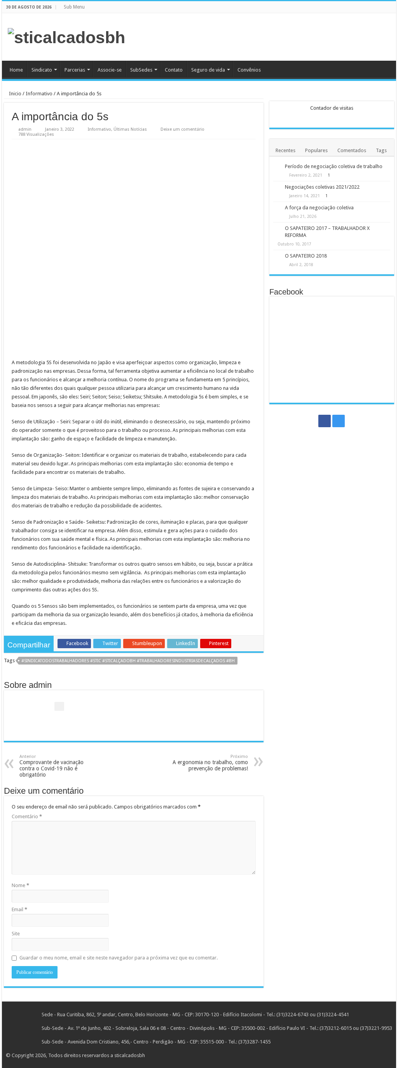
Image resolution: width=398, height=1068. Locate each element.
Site (16, 933)
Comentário (27, 816)
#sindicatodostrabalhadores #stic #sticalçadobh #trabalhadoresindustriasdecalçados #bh (128, 660)
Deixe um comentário (182, 129)
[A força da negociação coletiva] (277, 208)
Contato (174, 70)
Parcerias (75, 70)
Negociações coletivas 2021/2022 (322, 187)
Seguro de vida (208, 70)
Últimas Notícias (130, 129)
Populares (316, 150)
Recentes (285, 150)
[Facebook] (385, 7)
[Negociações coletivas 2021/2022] (277, 187)
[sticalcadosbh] (66, 36)
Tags (381, 150)
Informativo (39, 93)
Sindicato (41, 70)
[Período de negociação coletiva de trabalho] (277, 167)
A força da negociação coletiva (319, 207)
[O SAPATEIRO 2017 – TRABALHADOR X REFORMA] (277, 229)
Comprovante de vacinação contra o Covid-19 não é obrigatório (51, 766)
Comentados (351, 150)
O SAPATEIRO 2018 (306, 256)
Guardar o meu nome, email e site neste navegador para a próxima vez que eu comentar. (118, 958)
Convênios (249, 70)
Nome (20, 885)
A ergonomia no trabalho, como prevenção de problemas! (210, 763)
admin (24, 129)
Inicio (14, 93)
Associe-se (110, 70)
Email (19, 909)
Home (16, 70)
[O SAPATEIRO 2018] (277, 256)
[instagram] (392, 7)
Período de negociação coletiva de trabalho (333, 166)
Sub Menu (74, 7)
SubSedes (141, 70)
